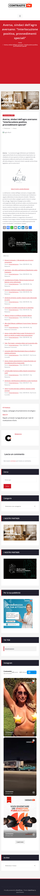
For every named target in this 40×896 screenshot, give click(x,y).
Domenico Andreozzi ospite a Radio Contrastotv (18, 290)
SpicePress (31, 890)
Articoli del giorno (13, 264)
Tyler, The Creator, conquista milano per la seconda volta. (21, 343)
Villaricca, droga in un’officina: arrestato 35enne (18, 315)
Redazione (7, 128)
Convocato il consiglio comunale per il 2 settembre (19, 308)
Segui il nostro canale (17, 189)
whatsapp (26, 189)
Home (20, 42)
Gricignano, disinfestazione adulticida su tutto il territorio (21, 381)
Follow (33, 672)
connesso (13, 461)
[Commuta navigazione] (20, 16)
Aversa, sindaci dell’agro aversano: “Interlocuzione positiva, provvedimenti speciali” (21, 45)
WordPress (19, 890)
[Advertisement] (20, 64)
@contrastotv (9, 649)
